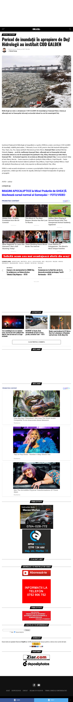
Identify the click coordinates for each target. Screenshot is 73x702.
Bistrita (24, 261)
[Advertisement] (36, 13)
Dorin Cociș (13, 51)
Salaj (22, 263)
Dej (43, 261)
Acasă (8, 691)
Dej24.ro (49, 261)
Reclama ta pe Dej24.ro (36, 691)
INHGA (61, 261)
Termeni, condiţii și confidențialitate (56, 691)
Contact (25, 691)
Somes (27, 263)
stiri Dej (34, 263)
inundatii (6, 263)
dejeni (55, 261)
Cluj (30, 261)
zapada (40, 263)
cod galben (37, 261)
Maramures (14, 263)
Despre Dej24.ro (16, 691)
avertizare (16, 261)
